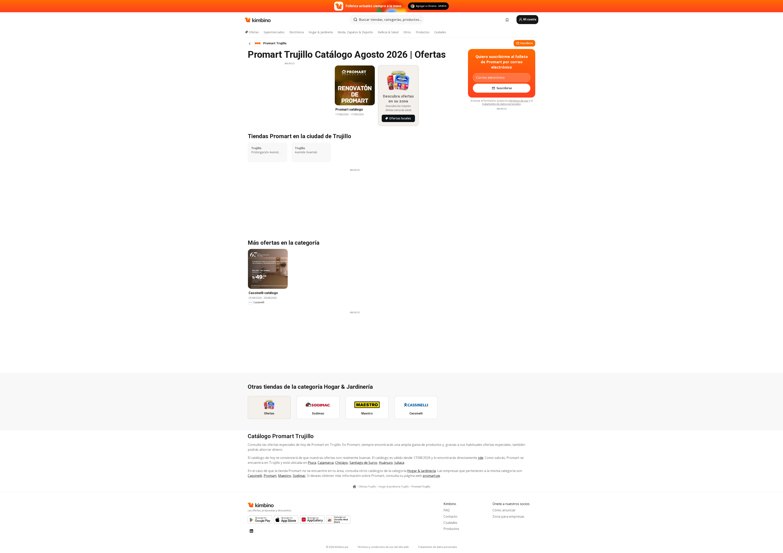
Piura (312, 462)
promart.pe (431, 475)
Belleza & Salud (388, 32)
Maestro (284, 475)
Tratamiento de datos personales (437, 547)
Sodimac (299, 475)
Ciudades (440, 32)
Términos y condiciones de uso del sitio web (383, 547)
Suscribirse (526, 43)
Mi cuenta (529, 19)
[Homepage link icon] (354, 486)
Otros (407, 32)
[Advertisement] (289, 93)
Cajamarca (326, 462)
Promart (270, 475)
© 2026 (337, 547)
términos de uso (518, 100)
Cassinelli (255, 475)
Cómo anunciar (504, 510)
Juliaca (399, 462)
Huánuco (386, 462)
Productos (422, 32)
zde (480, 457)
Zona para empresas (508, 516)
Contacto (450, 516)
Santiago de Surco (363, 462)
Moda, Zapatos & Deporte (355, 32)
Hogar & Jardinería (321, 32)
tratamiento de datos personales (501, 104)
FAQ (446, 510)
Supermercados (274, 32)
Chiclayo (341, 462)
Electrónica (296, 32)
